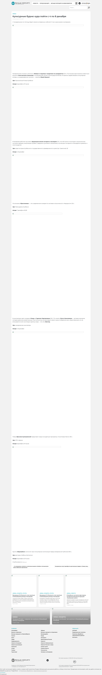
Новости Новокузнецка (47, 643)
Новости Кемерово (16, 643)
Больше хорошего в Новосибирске (61, 3)
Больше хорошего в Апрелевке (49, 632)
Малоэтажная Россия (46, 639)
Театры (25, 593)
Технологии (44, 650)
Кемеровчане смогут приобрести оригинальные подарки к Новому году (71, 566)
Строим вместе (45, 648)
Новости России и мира (47, 644)
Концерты (19, 593)
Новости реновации (16, 644)
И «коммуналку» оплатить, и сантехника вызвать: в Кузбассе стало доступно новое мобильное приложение (30, 567)
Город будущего (44, 3)
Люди (12, 639)
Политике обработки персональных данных (33, 670)
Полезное (14, 646)
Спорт (13, 648)
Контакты (74, 637)
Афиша (14, 13)
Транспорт (14, 652)
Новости (35, 3)
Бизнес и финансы (16, 632)
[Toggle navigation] (76, 3)
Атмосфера (14, 630)
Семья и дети (44, 646)
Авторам (74, 630)
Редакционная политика (78, 632)
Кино (12, 637)
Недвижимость (15, 641)
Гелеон (13, 635)
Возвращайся (44, 634)
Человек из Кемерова (46, 652)
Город (42, 635)
